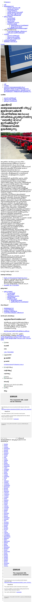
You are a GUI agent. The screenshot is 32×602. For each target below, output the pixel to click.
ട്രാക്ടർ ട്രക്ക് (11, 19)
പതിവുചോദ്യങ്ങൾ (10, 40)
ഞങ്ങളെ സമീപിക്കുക (10, 41)
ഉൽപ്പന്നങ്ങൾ (8, 16)
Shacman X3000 (17, 336)
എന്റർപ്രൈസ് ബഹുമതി (15, 12)
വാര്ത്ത (6, 34)
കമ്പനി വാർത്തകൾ (13, 35)
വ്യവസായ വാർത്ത (13, 37)
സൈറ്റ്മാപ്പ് (20, 335)
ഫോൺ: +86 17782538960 (11, 285)
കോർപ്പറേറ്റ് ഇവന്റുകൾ (14, 13)
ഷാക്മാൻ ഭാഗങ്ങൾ (16, 27)
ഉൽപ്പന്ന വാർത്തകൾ (13, 38)
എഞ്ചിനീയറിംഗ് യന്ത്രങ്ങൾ (19, 25)
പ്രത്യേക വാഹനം (13, 22)
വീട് (5, 4)
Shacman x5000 (21, 338)
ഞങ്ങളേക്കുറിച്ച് (8, 6)
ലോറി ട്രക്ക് (10, 21)
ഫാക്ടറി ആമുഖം (12, 10)
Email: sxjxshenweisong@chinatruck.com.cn (15, 277)
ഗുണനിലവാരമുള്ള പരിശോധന (17, 31)
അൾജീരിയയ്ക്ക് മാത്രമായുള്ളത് (17, 28)
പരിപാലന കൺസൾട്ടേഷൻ (15, 32)
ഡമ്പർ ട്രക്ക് (11, 18)
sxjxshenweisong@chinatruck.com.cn (14, 364)
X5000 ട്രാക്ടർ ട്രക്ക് (7, 336)
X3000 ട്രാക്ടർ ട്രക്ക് (10, 338)
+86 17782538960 (9, 352)
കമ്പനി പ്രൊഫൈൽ (13, 7)
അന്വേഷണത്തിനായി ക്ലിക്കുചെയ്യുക (16, 331)
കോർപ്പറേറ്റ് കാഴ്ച (13, 9)
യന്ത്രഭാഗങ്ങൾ (12, 24)
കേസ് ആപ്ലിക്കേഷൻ (14, 15)
